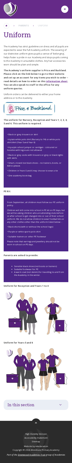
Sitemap (36, 441)
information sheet (56, 81)
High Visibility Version (36, 434)
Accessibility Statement (36, 437)
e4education (41, 446)
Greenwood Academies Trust (31, 454)
